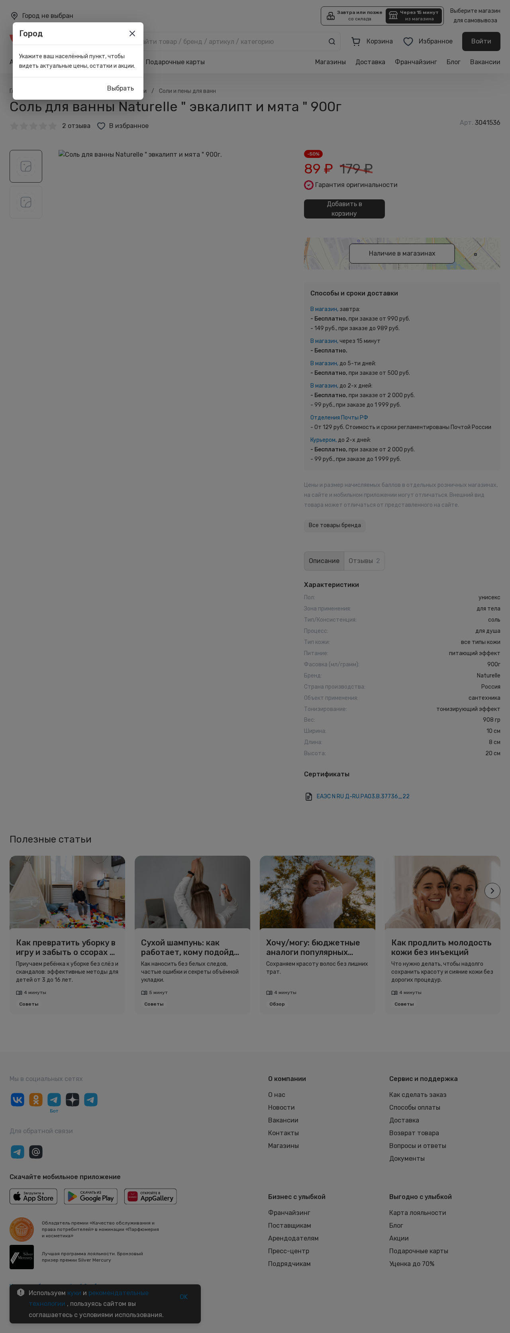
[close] (132, 33)
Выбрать (120, 88)
